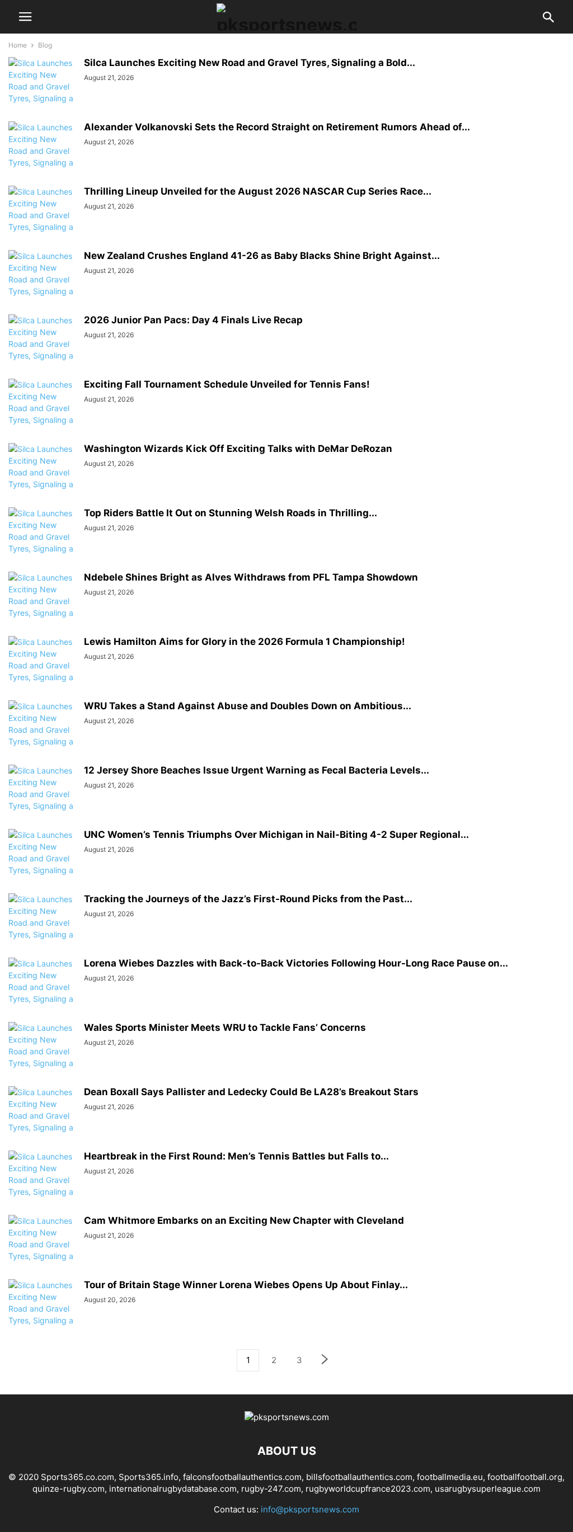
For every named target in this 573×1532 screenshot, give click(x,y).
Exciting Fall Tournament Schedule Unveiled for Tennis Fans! (227, 384)
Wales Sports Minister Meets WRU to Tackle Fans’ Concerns (225, 1027)
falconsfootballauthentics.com (242, 1477)
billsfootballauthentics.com (359, 1477)
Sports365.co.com (77, 1477)
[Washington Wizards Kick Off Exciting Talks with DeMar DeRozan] (42, 478)
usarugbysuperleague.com (488, 1488)
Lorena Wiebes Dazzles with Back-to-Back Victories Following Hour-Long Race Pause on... (296, 963)
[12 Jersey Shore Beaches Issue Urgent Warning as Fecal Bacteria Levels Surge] (42, 800)
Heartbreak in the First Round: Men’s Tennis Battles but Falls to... (236, 1156)
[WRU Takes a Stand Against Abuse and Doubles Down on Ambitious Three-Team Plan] (42, 735)
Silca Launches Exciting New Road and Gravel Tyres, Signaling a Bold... (249, 62)
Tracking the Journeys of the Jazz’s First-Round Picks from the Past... (248, 898)
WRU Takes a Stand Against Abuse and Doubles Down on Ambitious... (247, 705)
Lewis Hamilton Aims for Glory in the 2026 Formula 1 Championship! (244, 641)
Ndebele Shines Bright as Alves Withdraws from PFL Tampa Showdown (251, 577)
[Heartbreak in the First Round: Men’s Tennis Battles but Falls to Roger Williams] (42, 1186)
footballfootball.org (524, 1477)
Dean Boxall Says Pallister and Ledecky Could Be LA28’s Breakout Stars (251, 1091)
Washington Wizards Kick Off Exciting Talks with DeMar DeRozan (238, 448)
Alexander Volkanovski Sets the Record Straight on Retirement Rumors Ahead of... (277, 127)
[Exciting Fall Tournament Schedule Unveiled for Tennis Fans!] (42, 414)
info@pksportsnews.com (310, 1509)
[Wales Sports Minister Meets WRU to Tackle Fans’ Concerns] (42, 1057)
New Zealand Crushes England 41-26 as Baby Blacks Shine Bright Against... (262, 255)
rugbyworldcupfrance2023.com (368, 1488)
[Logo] (287, 1417)
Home (17, 45)
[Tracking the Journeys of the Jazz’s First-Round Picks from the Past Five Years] (42, 928)
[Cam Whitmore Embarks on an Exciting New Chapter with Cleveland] (42, 1250)
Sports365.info (149, 1477)
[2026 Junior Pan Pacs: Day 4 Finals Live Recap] (42, 349)
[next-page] (325, 1360)
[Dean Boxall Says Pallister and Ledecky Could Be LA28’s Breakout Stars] (42, 1121)
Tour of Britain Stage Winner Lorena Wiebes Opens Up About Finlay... (246, 1284)
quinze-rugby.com (68, 1488)
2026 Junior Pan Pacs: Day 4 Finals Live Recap (193, 320)
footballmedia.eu (450, 1477)
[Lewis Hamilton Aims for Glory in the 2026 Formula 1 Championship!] (42, 671)
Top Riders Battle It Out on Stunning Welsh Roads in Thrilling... (230, 512)
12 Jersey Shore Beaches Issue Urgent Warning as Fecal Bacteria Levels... (256, 770)
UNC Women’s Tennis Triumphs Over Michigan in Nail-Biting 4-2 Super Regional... (276, 834)
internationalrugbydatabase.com (173, 1488)
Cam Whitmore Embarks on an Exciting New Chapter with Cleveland (244, 1220)
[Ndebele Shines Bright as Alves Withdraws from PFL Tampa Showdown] (42, 607)
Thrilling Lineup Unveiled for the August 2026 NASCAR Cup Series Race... (257, 191)
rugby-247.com (271, 1488)
